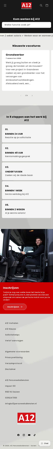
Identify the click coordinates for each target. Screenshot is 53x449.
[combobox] (26, 25)
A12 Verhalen (11, 323)
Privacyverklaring (14, 357)
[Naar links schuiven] (21, 95)
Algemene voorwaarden (17, 351)
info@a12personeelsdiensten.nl (21, 403)
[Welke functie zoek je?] (48, 25)
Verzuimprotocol (13, 363)
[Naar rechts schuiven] (32, 95)
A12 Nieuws (10, 329)
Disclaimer (10, 369)
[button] (5, 5)
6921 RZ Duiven (12, 392)
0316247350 (11, 397)
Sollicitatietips (12, 334)
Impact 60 (10, 386)
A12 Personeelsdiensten (17, 380)
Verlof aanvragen (14, 340)
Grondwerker (15, 54)
